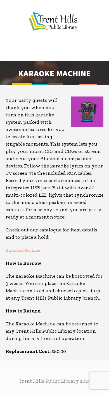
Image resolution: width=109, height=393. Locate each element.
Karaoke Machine (23, 250)
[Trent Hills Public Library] (54, 22)
